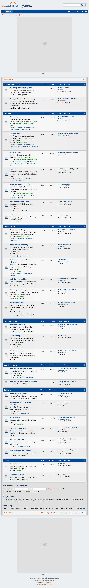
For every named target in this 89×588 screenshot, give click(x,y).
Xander (61, 280)
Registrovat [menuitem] (86, 12)
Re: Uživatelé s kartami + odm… (67, 98)
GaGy (61, 118)
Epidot (61, 326)
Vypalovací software (24, 446)
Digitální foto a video (18, 279)
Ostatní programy (17, 439)
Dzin (23, 286)
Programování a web (18, 428)
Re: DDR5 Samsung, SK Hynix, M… (68, 169)
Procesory (14, 117)
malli (60, 231)
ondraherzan (81, 508)
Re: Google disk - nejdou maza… (67, 439)
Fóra (9, 11)
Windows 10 (29, 377)
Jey (60, 89)
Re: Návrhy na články (63, 87)
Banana (61, 474)
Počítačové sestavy (17, 230)
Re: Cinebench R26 (63, 402)
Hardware (7, 113)
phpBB (38, 578)
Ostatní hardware (10, 226)
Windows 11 (20, 377)
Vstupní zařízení (27, 316)
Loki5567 (30, 193)
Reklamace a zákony (17, 464)
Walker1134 (25, 159)
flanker (19, 123)
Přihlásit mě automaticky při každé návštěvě (16, 491)
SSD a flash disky (22, 195)
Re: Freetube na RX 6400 (64, 393)
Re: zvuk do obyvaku (63, 214)
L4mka (19, 312)
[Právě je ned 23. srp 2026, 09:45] (84, 80)
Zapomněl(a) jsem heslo (55, 489)
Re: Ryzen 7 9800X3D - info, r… (66, 116)
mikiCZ (61, 463)
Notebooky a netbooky (19, 244)
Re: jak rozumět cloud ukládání (67, 428)
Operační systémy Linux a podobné (23, 381)
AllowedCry (62, 304)
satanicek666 (63, 186)
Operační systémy (10, 365)
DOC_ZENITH (63, 135)
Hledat (5, 15)
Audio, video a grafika (18, 393)
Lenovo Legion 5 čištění (64, 244)
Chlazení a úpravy (10, 321)
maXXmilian (20, 296)
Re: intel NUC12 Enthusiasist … (67, 229)
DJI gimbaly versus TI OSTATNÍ (67, 278)
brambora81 (63, 216)
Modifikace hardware (18, 324)
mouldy (61, 352)
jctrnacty (62, 154)
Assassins (62, 370)
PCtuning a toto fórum (12, 84)
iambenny (62, 291)
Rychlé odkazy (3, 12)
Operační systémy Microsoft (21, 368)
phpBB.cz (49, 582)
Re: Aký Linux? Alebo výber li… (66, 381)
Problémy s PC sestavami (24, 239)
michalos (62, 404)
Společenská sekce (17, 474)
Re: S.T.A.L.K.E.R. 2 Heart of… (66, 417)
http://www (13, 433)
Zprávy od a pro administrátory (22, 99)
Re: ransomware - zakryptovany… (67, 450)
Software (7, 390)
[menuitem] (69, 11)
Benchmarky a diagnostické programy (20, 403)
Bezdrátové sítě (22, 210)
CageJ (19, 221)
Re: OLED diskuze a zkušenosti (67, 289)
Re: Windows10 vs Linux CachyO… (68, 152)
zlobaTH (62, 335)
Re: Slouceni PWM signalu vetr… (67, 324)
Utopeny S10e (61, 259)
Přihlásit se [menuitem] (83, 12)
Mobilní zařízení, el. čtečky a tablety (21, 260)
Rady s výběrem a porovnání (26, 256)
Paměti (12, 169)
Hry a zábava (15, 417)
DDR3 (29, 178)
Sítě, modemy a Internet (19, 201)
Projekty (20, 347)
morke (19, 159)
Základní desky (15, 133)
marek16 (62, 441)
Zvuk (11, 214)
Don (18, 208)
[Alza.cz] (27, 5)
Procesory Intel (26, 129)
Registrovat (24, 15)
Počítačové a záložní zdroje (25, 314)
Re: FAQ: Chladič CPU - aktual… (66, 350)
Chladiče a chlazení (17, 351)
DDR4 (24, 178)
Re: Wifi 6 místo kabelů (64, 201)
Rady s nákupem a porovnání (25, 127)
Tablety (19, 273)
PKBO (11, 125)
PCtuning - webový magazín (21, 87)
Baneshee (31, 123)
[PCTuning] (9, 4)
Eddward (24, 123)
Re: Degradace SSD (63, 184)
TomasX (61, 203)
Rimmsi (61, 171)
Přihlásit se (14, 15)
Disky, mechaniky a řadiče (20, 184)
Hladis (35, 159)
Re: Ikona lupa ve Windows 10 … (67, 368)
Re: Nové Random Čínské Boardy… (68, 133)
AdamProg (62, 261)
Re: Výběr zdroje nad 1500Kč (66, 302)
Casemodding (15, 335)
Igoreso (24, 193)
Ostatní (6, 460)
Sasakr (61, 430)
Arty (40, 580)
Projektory (21, 298)
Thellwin (62, 100)
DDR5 (18, 178)
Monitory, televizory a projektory (23, 290)
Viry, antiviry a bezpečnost (20, 450)
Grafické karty (15, 152)
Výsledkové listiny (23, 413)
